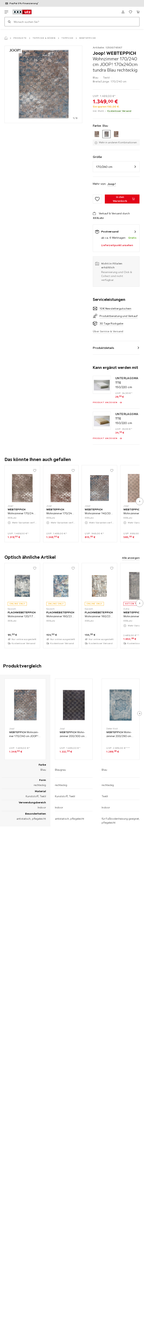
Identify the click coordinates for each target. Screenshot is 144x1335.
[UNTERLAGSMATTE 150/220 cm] (102, 385)
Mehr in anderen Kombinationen (118, 142)
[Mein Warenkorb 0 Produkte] (138, 12)
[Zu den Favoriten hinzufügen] (97, 199)
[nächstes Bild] (139, 501)
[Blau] (106, 134)
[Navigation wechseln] (6, 12)
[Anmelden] (123, 12)
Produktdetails (103, 348)
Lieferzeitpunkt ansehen (117, 245)
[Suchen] (9, 21)
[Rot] (116, 134)
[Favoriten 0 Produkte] (130, 12)
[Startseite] (6, 38)
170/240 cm (104, 167)
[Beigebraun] (97, 134)
